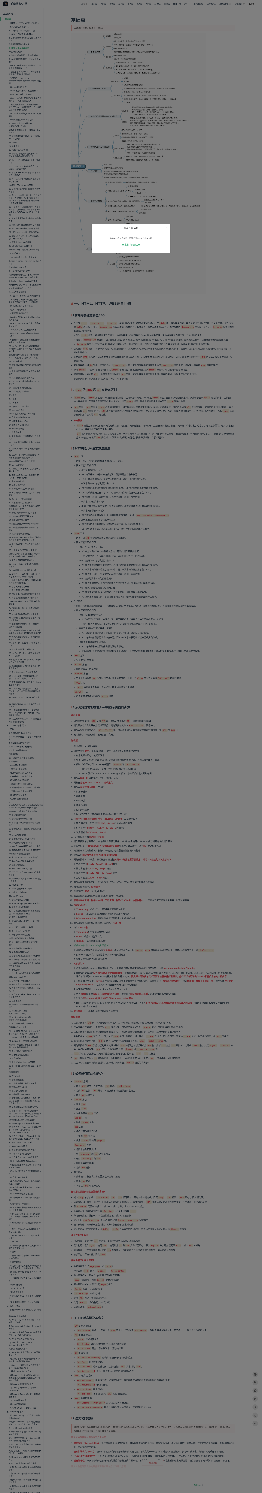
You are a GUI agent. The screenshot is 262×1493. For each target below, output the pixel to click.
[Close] (166, 228)
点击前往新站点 (131, 245)
